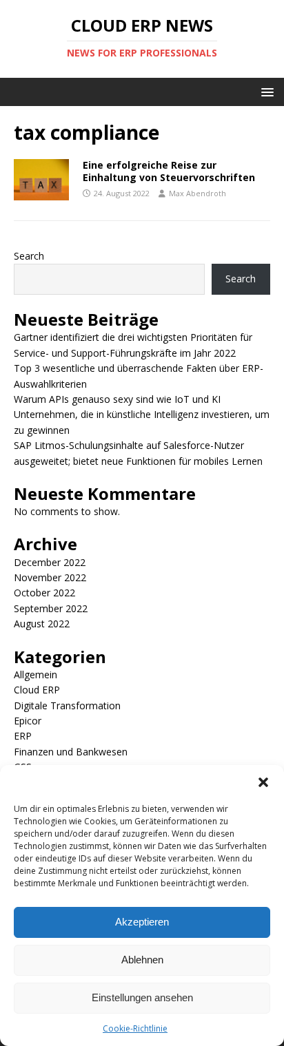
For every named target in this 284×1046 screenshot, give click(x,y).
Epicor (27, 720)
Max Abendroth (197, 193)
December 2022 (49, 562)
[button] (263, 782)
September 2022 (51, 608)
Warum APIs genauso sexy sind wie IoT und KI (117, 399)
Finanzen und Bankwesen (71, 751)
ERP (23, 735)
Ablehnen (142, 959)
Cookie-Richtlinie (135, 1028)
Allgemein (35, 674)
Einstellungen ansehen (142, 997)
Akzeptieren (142, 922)
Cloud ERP (37, 689)
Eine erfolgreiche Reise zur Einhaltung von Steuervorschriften (169, 171)
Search (29, 255)
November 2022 (50, 577)
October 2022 (44, 592)
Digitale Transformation (67, 705)
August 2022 (42, 623)
